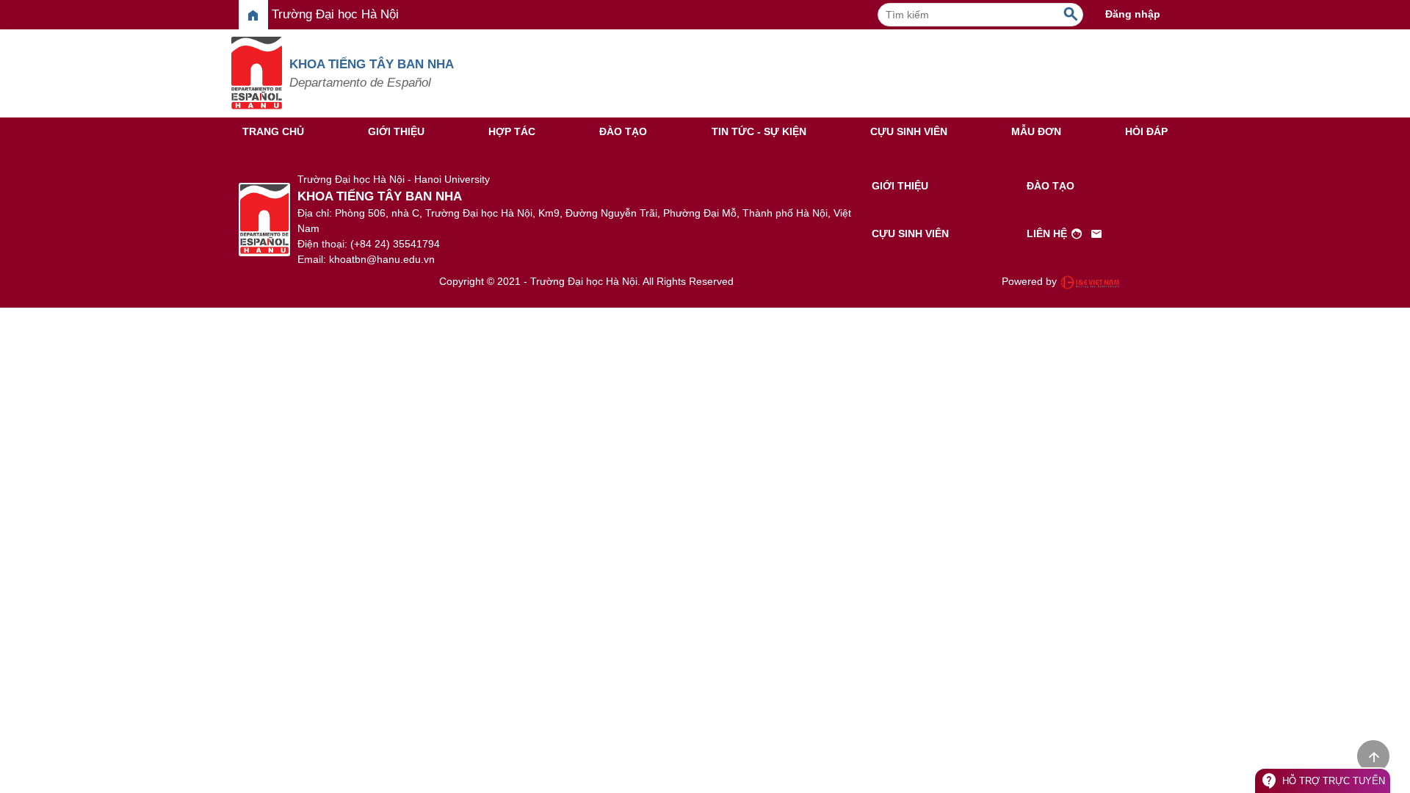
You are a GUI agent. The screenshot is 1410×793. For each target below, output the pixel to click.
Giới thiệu (396, 131)
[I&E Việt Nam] (1089, 282)
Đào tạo (623, 131)
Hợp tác (511, 131)
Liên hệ (1065, 234)
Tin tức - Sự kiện (759, 131)
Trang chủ (273, 131)
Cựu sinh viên (908, 131)
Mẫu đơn (1036, 131)
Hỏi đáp (1146, 131)
